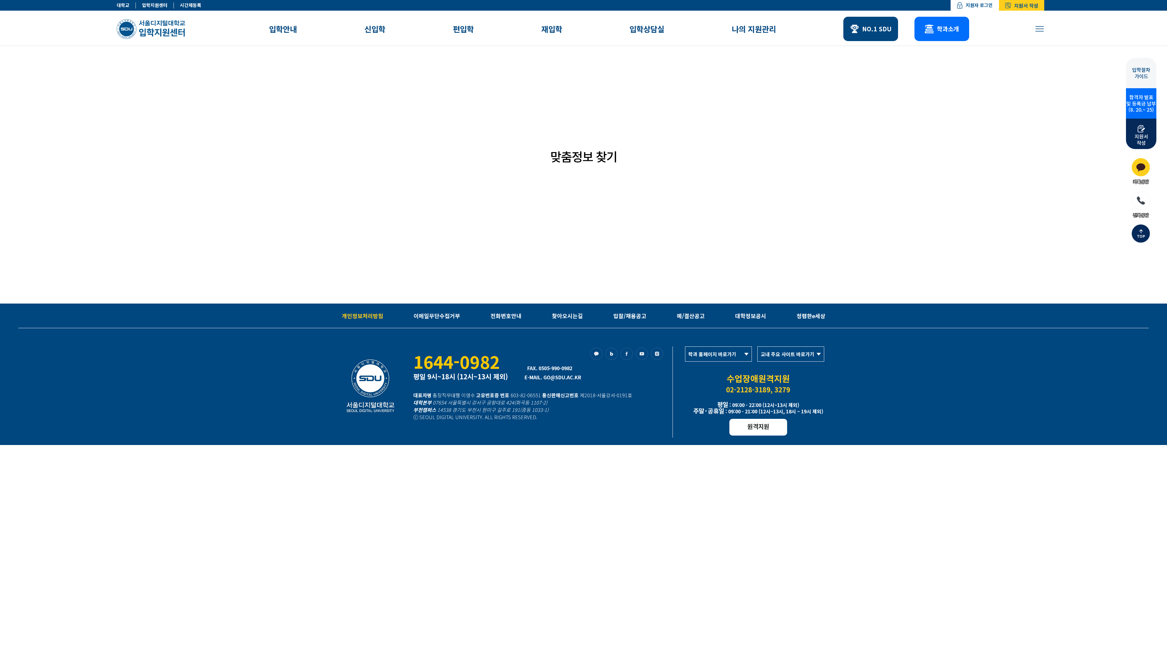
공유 (762, 121)
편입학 (463, 28)
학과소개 (948, 28)
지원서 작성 (1026, 5)
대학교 (123, 5)
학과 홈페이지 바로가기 (712, 354)
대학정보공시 (750, 316)
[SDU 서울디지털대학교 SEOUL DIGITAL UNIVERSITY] (152, 29)
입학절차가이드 (1141, 73)
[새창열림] (597, 355)
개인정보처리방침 (362, 316)
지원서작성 (1141, 139)
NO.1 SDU (877, 28)
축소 (739, 121)
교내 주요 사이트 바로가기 (787, 354)
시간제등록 (190, 5)
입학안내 (283, 28)
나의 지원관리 (754, 28)
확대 (727, 121)
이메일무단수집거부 (437, 316)
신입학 (374, 28)
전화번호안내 (506, 316)
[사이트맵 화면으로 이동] (1039, 28)
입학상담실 (646, 28)
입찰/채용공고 (629, 316)
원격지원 (758, 426)
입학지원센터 (154, 5)
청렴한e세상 (811, 316)
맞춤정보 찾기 (494, 121)
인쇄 (750, 121)
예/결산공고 (691, 316)
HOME (410, 122)
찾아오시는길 (567, 316)
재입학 (551, 28)
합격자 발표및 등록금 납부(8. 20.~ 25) (1141, 103)
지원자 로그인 (979, 5)
